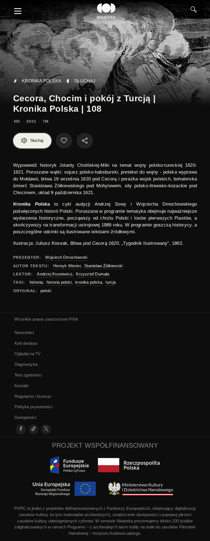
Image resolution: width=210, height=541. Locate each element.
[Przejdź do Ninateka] (106, 11)
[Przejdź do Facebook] (21, 429)
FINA (73, 319)
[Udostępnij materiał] (85, 140)
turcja (111, 282)
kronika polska (88, 282)
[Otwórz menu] (17, 11)
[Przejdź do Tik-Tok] (33, 429)
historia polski (59, 282)
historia (36, 282)
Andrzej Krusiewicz (54, 274)
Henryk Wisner (67, 265)
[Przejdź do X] (46, 429)
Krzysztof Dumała (92, 274)
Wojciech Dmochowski (66, 257)
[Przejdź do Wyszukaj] (193, 11)
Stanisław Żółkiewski (103, 265)
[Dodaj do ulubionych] (64, 140)
